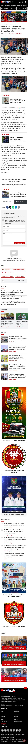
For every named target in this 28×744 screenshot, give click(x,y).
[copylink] (19, 207)
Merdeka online (20, 276)
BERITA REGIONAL (12, 24)
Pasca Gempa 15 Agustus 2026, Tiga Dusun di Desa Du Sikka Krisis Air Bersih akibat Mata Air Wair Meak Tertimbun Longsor (18, 194)
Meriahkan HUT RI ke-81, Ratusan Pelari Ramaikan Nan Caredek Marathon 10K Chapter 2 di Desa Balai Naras (17, 348)
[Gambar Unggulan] (14, 54)
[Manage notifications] (24, 740)
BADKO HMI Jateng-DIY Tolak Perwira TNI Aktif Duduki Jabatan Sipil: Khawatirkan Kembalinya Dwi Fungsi (14, 663)
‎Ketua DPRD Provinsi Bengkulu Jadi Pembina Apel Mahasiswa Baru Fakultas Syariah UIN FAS (7, 324)
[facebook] (7, 207)
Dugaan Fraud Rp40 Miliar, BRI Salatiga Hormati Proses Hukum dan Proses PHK (14, 524)
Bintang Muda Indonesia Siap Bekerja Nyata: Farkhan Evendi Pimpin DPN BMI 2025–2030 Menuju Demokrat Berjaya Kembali (14, 648)
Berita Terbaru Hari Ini (7, 273)
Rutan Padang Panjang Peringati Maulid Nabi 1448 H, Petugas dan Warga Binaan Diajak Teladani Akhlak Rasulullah (17, 100)
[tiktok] (19, 730)
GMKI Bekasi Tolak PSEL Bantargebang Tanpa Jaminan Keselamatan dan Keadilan (17, 139)
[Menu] (25, 2)
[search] (22, 2)
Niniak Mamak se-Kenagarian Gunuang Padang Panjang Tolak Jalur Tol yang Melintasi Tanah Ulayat (14, 531)
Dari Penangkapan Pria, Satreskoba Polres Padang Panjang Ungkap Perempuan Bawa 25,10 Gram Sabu (16, 358)
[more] (26, 633)
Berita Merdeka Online (16, 34)
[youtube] (17, 730)
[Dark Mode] (20, 2)
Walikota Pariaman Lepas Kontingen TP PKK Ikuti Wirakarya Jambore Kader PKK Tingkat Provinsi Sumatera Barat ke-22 (18, 339)
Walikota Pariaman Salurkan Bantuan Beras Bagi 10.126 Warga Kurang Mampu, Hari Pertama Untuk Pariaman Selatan (18, 377)
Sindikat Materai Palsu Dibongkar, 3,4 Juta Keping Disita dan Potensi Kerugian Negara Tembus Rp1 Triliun (15, 539)
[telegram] (16, 207)
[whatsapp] (13, 207)
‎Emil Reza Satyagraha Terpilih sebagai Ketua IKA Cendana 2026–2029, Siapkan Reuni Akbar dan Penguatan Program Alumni (15, 547)
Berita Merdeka (6, 269)
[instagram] (14, 730)
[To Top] (25, 688)
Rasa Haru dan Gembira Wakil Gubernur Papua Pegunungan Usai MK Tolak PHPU (14, 679)
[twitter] (10, 207)
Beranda (3, 24)
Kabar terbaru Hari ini (7, 276)
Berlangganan (20, 201)
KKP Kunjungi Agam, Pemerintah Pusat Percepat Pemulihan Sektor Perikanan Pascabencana (14, 555)
